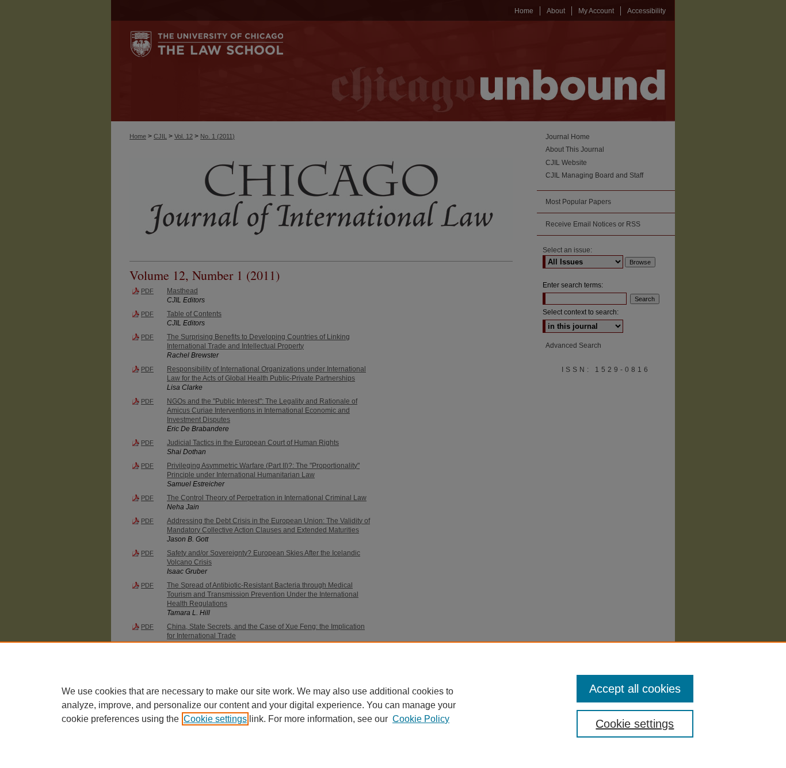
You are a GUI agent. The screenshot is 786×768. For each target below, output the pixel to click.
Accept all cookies (635, 688)
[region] (393, 705)
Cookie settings (215, 719)
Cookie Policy (420, 719)
